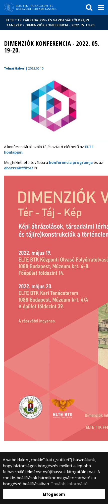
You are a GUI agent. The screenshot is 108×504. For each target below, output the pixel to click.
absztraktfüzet (18, 167)
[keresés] (89, 7)
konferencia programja (71, 162)
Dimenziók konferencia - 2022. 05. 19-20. (60, 25)
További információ (69, 483)
